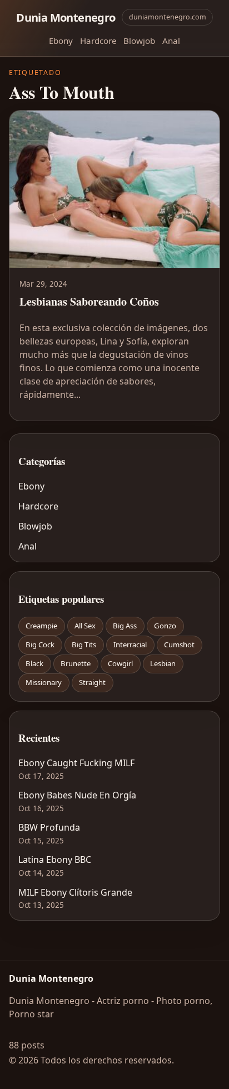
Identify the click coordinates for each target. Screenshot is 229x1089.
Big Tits (84, 645)
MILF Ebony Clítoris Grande (75, 892)
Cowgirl (120, 663)
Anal (171, 40)
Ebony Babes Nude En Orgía (77, 795)
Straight (92, 682)
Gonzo (165, 626)
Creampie (41, 626)
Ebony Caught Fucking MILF (76, 763)
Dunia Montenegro (65, 17)
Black (34, 663)
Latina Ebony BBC (54, 859)
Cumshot (179, 645)
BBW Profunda (49, 827)
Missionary (44, 682)
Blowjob (139, 40)
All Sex (85, 626)
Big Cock (40, 645)
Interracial (130, 645)
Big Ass (125, 626)
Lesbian (163, 663)
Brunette (76, 663)
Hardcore (98, 40)
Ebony (61, 40)
